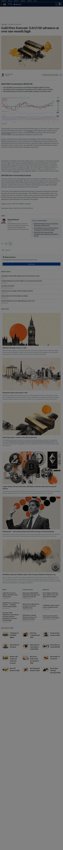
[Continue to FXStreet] (59, 3)
